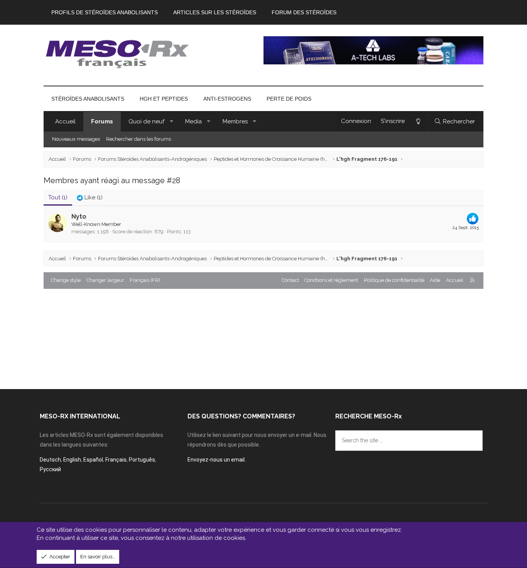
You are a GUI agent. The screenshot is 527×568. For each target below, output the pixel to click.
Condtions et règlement (331, 280)
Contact (290, 280)
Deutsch (50, 460)
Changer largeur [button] (105, 280)
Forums (102, 121)
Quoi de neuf (146, 121)
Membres (235, 121)
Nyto (78, 216)
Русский (50, 469)
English (72, 460)
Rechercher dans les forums (138, 139)
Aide (435, 280)
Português (142, 460)
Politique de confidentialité (394, 280)
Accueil (65, 121)
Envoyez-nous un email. (216, 460)
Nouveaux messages (76, 139)
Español (93, 460)
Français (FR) (145, 280)
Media (193, 121)
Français (116, 460)
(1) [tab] (58, 197)
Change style (66, 280)
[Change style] (417, 121)
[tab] (89, 198)
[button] (171, 121)
